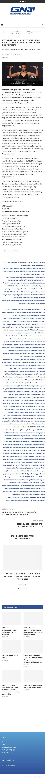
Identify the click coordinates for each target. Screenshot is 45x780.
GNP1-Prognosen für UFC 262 (10, 656)
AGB (3, 744)
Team (3, 742)
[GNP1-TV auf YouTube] (23, 1)
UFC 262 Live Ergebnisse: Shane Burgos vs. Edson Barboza (9, 631)
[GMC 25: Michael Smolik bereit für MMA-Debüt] (33, 676)
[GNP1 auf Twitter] (20, 1)
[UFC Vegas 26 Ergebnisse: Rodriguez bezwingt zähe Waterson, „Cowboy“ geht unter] (22, 557)
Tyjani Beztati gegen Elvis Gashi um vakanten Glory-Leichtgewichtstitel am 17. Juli (33, 659)
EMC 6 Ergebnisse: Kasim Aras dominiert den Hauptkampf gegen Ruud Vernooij (33, 631)
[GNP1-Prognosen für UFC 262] (11, 646)
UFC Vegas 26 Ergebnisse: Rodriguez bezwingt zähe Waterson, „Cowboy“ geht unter (22, 576)
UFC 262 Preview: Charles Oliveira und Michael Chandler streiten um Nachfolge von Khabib (11, 689)
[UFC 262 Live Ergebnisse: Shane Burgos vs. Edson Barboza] (11, 618)
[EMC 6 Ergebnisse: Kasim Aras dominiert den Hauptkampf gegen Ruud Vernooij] (33, 618)
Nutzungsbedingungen (8, 750)
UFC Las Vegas (13, 251)
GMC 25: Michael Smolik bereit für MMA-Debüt (33, 686)
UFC (4, 251)
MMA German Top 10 (8, 765)
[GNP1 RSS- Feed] (25, 1)
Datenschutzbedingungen (9, 747)
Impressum (5, 752)
